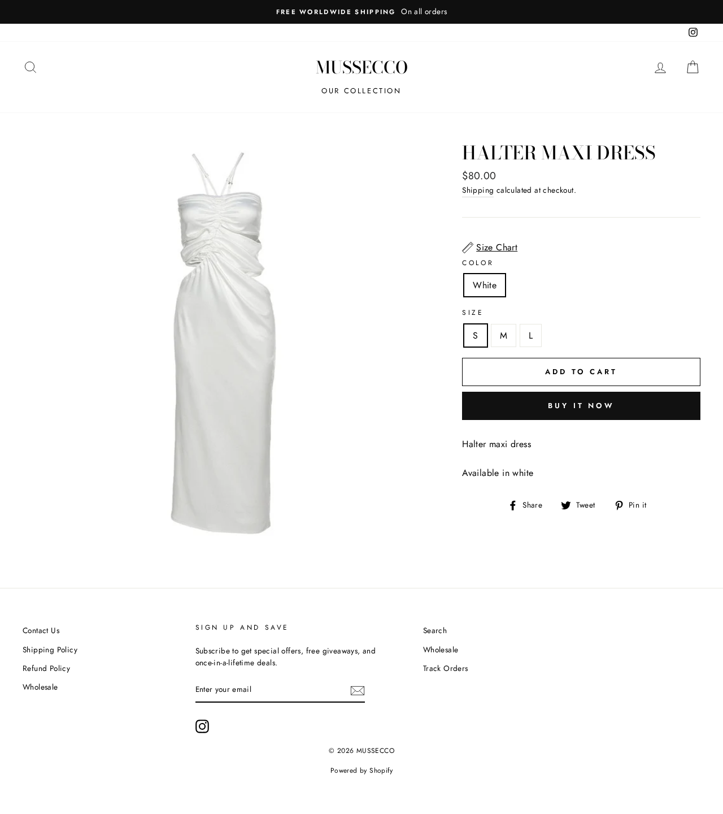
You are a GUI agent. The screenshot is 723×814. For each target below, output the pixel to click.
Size (473, 313)
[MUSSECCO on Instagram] (202, 726)
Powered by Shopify (361, 770)
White (484, 285)
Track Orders (445, 668)
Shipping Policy (50, 649)
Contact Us (41, 630)
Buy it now (581, 405)
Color (478, 263)
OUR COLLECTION (361, 90)
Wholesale (40, 686)
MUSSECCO (362, 67)
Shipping (478, 190)
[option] (361, 12)
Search (435, 630)
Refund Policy (46, 668)
